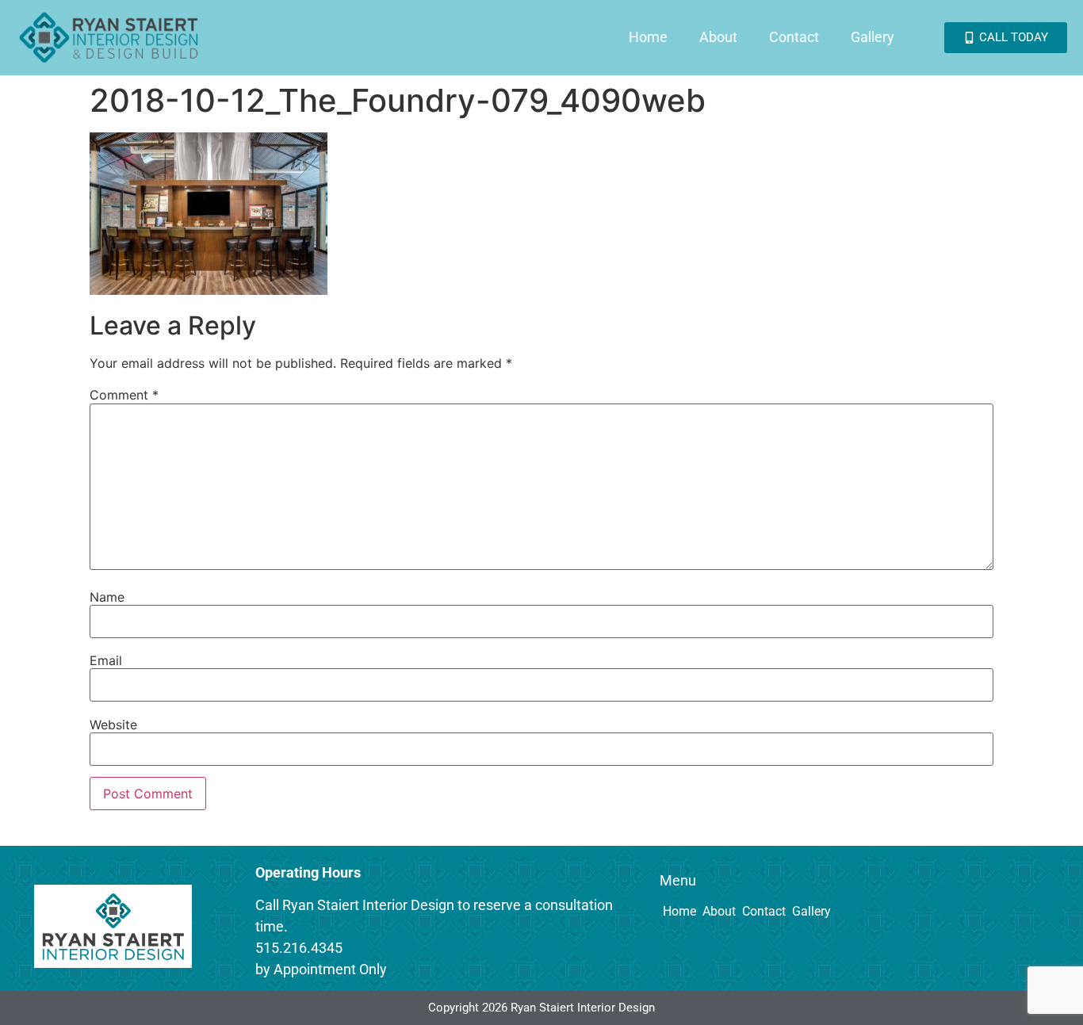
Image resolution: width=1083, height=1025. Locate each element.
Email (106, 660)
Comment (124, 394)
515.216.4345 (299, 947)
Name (107, 597)
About (718, 37)
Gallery (872, 37)
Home (648, 37)
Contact (794, 37)
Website (113, 724)
